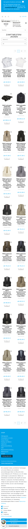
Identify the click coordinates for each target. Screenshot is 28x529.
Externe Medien (7, 510)
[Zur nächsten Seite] (25, 51)
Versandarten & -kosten (7, 438)
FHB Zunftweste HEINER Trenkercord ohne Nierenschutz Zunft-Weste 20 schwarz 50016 (21, 366)
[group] (7, 62)
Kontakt (3, 453)
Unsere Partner (4, 440)
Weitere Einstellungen (6, 516)
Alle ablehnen (14, 522)
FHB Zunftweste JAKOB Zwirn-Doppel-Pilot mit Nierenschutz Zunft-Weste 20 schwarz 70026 (21, 403)
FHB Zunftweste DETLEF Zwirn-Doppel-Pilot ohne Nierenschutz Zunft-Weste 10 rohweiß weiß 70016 (7, 183)
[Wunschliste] (8, 16)
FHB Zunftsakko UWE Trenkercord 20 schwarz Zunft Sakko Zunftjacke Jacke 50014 (21, 109)
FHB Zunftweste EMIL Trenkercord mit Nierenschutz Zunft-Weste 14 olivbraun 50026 (7, 257)
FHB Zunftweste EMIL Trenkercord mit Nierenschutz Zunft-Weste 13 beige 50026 (21, 220)
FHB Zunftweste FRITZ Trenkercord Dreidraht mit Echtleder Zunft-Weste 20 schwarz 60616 (7, 293)
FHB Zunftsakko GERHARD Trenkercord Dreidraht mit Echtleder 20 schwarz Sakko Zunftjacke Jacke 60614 (7, 110)
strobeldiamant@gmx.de (11, 7)
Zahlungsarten (4, 436)
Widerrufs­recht (4, 451)
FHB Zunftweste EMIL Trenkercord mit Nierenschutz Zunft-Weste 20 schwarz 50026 (21, 257)
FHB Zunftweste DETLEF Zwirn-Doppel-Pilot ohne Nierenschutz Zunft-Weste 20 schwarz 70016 (7, 221)
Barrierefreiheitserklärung (7, 449)
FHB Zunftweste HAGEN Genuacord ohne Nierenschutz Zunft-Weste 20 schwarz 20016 (7, 329)
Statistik (6, 508)
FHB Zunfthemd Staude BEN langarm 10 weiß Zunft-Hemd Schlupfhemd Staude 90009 (7, 73)
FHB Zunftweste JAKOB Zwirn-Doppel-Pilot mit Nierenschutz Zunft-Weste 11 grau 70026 (7, 403)
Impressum (4, 444)
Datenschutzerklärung (11, 461)
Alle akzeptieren (14, 519)
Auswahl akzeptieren (14, 526)
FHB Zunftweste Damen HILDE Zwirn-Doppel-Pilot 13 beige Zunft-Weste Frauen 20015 (7, 147)
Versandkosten (7, 85)
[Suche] (25, 30)
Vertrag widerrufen (6, 456)
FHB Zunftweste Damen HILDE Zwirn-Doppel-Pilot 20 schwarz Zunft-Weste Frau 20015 (21, 147)
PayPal (5, 512)
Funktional (6, 514)
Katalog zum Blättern (6, 441)
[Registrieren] (5, 16)
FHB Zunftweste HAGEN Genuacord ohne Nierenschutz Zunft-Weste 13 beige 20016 (21, 293)
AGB (2, 447)
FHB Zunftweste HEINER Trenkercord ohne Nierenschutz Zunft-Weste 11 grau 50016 (21, 330)
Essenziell (6, 506)
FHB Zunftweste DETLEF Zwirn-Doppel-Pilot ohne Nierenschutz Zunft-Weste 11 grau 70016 (21, 183)
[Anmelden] (2, 16)
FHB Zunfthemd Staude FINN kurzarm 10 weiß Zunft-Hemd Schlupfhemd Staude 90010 (21, 73)
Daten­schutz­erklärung (6, 445)
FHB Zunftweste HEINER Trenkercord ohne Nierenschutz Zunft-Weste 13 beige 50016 (7, 366)
